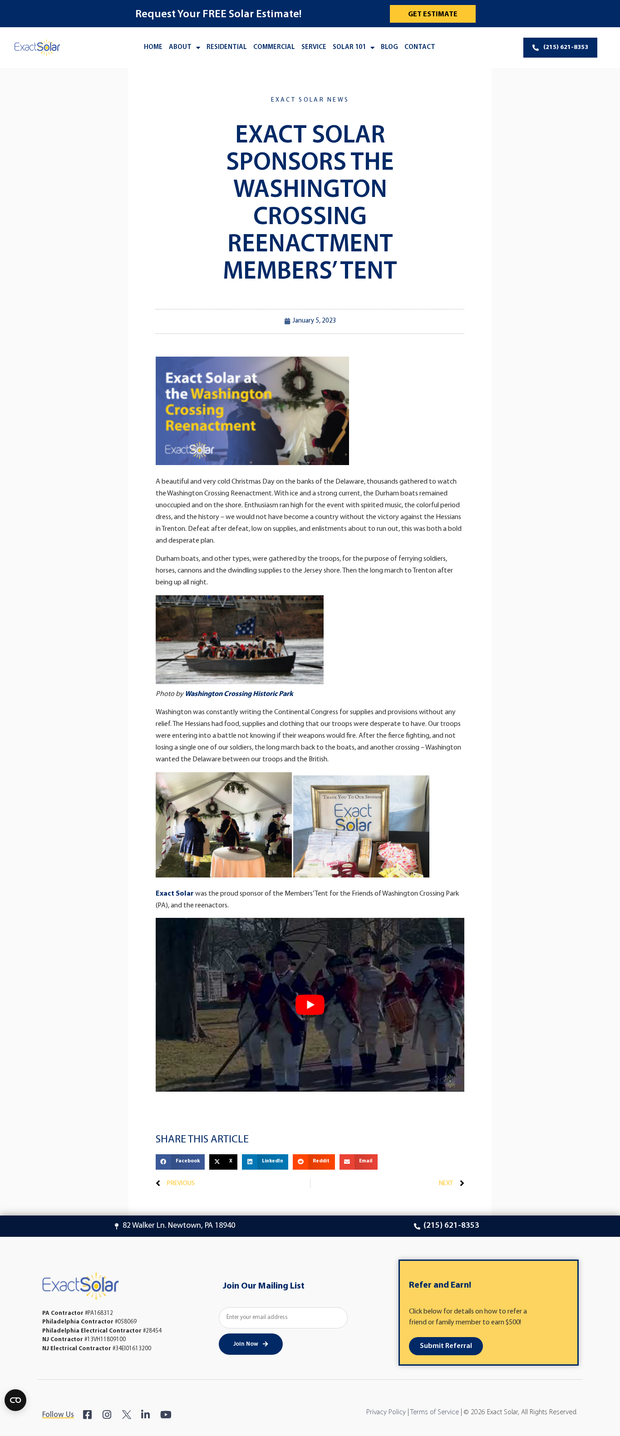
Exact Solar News (310, 100)
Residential (227, 47)
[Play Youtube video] (310, 1004)
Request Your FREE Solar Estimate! (218, 14)
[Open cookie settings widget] (15, 1400)
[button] (180, 1162)
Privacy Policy (386, 1412)
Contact (419, 47)
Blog (389, 47)
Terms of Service (434, 1412)
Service (313, 47)
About (180, 47)
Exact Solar (175, 893)
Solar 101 (349, 47)
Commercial (274, 47)
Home (153, 47)
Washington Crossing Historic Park (239, 694)
